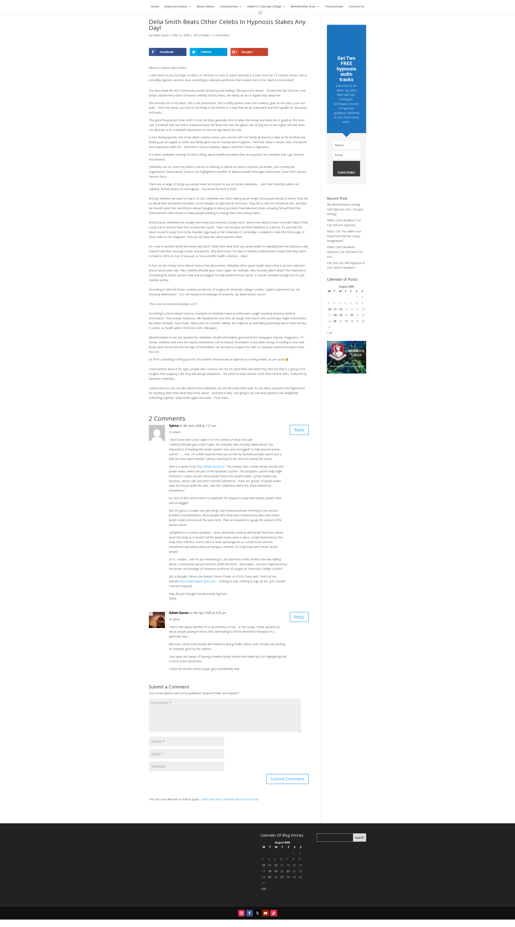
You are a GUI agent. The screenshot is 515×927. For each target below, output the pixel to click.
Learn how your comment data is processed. (230, 799)
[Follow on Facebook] (249, 913)
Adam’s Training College (264, 6)
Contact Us (356, 6)
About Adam (205, 6)
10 (329, 309)
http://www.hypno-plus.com (198, 581)
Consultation (228, 6)
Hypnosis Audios (175, 6)
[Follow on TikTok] (273, 913)
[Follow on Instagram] (241, 913)
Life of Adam (201, 35)
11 (335, 309)
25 (335, 321)
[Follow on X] (257, 913)
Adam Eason (161, 35)
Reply (299, 429)
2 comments (221, 35)
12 (340, 309)
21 (351, 315)
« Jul (329, 332)
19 (340, 315)
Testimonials (334, 6)
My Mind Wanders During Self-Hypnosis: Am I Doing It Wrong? (345, 209)
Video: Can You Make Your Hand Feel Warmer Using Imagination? (344, 236)
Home (155, 6)
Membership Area (303, 6)
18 (335, 315)
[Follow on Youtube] (265, 913)
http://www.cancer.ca (210, 466)
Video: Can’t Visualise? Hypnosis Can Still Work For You (345, 252)
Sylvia (173, 425)
